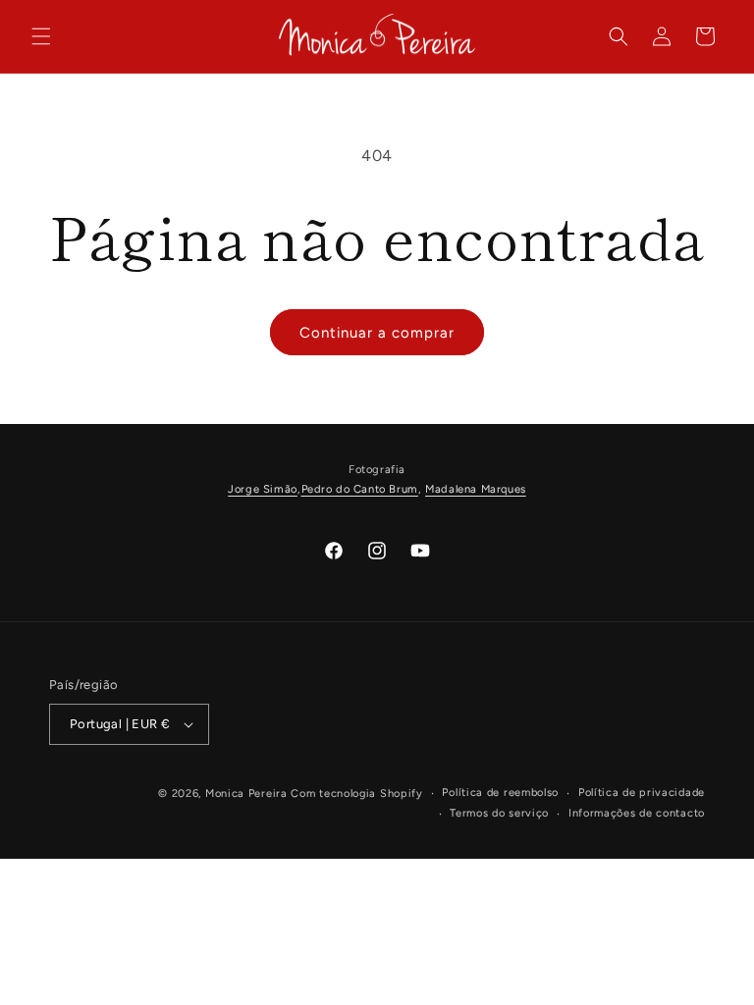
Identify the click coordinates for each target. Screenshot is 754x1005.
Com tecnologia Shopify (356, 793)
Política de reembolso (500, 792)
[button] (41, 36)
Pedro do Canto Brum (359, 489)
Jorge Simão (262, 489)
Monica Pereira (246, 793)
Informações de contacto (636, 813)
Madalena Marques (475, 489)
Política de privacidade (641, 792)
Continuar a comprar (377, 333)
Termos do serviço (499, 813)
